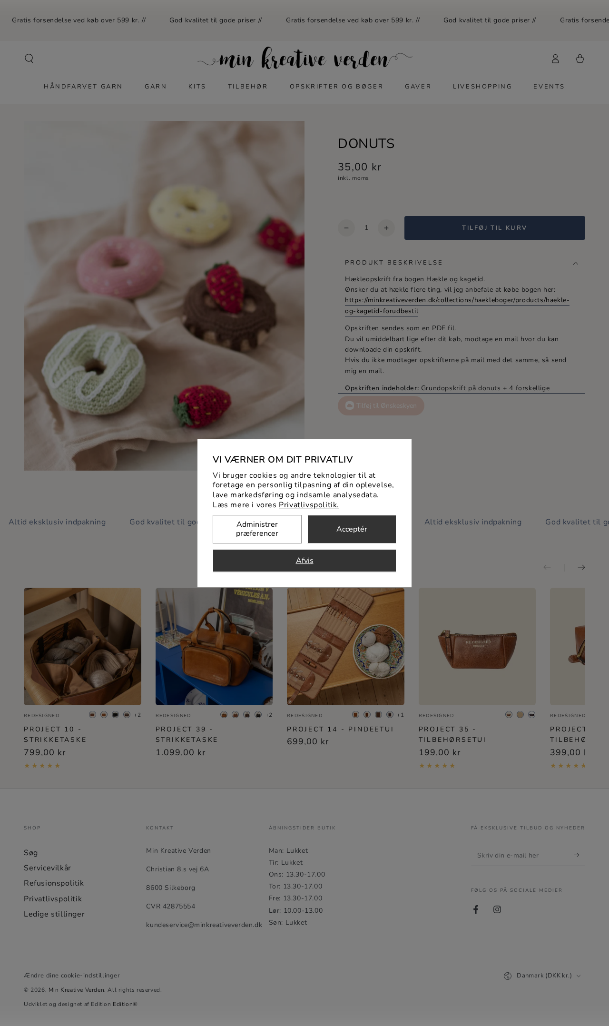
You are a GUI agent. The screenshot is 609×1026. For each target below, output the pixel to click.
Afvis (305, 560)
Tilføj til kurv (495, 228)
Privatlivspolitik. (309, 505)
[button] (29, 58)
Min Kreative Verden (76, 990)
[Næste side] (574, 567)
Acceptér (351, 529)
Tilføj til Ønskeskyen (386, 405)
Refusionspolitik (54, 883)
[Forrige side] (553, 567)
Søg (31, 853)
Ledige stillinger (54, 914)
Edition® (125, 1004)
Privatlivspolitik (53, 899)
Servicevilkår (47, 868)
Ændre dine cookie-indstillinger (72, 975)
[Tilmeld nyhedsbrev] (579, 855)
